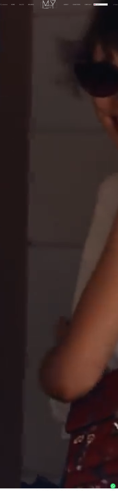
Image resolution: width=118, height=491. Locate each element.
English (97, 4)
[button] (113, 486)
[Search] (1, 5)
